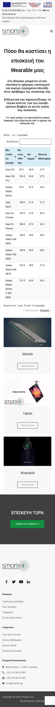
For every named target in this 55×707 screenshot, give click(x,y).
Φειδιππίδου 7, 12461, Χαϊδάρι (21, 667)
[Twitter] (13, 582)
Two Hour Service (11, 634)
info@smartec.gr (14, 683)
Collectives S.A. (43, 701)
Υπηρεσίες (7, 612)
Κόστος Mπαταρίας (44, 156)
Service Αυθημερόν (12, 640)
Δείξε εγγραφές (16, 135)
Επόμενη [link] (44, 310)
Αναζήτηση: (13, 141)
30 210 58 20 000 (13, 10)
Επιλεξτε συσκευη (26, 524)
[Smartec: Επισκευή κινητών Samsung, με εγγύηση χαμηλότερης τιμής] (20, 31)
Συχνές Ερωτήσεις (12, 617)
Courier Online (9, 645)
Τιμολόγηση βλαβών (13, 601)
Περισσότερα (27, 366)
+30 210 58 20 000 (16, 672)
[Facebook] (6, 582)
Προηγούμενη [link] (32, 310)
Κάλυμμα (30, 156)
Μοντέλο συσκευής (10, 156)
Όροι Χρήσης (8, 18)
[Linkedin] (28, 582)
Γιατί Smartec (9, 607)
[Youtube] (21, 582)
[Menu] (51, 31)
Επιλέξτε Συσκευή (11, 650)
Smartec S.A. (28, 697)
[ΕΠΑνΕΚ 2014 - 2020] (27, 4)
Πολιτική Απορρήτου (26, 18)
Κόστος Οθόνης (20, 156)
